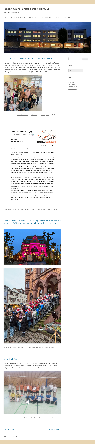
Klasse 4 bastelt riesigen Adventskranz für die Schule (29, 58)
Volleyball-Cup (10, 359)
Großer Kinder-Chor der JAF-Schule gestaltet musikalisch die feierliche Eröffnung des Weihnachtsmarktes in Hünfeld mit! (32, 223)
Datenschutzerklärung (18, 17)
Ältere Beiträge (9, 429)
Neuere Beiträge (55, 429)
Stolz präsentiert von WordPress (12, 436)
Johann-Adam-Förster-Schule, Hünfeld (26, 9)
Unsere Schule (33, 17)
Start (5, 17)
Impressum (67, 17)
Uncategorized (45, 115)
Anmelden (71, 82)
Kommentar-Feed (73, 87)
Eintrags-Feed (72, 84)
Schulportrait (46, 17)
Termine (57, 17)
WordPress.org (72, 89)
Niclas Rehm (34, 115)
